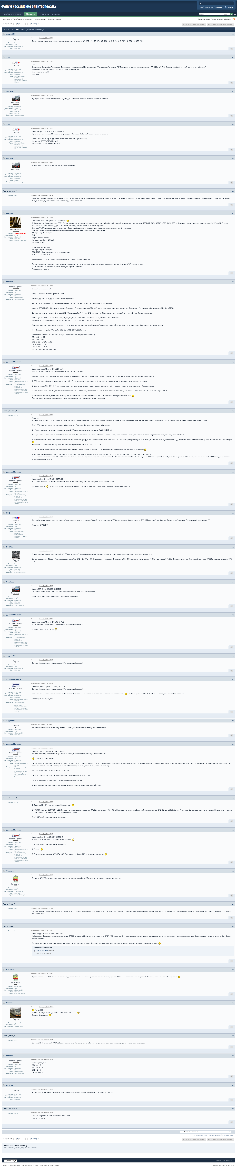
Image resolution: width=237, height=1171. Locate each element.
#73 (233, 547)
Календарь (55, 14)
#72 (233, 513)
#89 (233, 1085)
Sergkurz (10, 91)
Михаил (9, 282)
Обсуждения (30, 14)
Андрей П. (10, 34)
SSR (8, 57)
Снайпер (10, 871)
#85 (233, 970)
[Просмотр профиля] (16, 62)
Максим (9, 213)
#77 (233, 679)
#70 (233, 411)
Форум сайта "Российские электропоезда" (17, 19)
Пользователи (44, 14)
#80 (233, 798)
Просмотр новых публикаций (221, 19)
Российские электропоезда (12, 14)
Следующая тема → (228, 1135)
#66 (233, 191)
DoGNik (9, 547)
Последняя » (35, 24)
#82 (233, 871)
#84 (233, 926)
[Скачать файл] (35, 950)
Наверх (5, 1165)
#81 (233, 830)
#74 (233, 582)
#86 (233, 1003)
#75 (233, 615)
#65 (233, 158)
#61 (233, 34)
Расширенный (234, 14)
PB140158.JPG (42, 950)
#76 (233, 656)
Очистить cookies (26, 1165)
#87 (233, 1036)
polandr (9, 1085)
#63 (233, 91)
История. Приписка (54, 19)
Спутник (9, 1003)
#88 (233, 1056)
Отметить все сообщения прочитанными (46, 1165)
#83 (233, 904)
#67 (233, 213)
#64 (233, 124)
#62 (233, 57)
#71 (233, 472)
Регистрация (218, 7)
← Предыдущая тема (200, 1135)
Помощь (230, 7)
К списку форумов (14, 1165)
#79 (233, 744)
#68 (233, 282)
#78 (233, 721)
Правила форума (204, 19)
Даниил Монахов (13, 362)
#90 (233, 1109)
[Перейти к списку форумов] (28, 6)
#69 (233, 362)
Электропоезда (40, 19)
